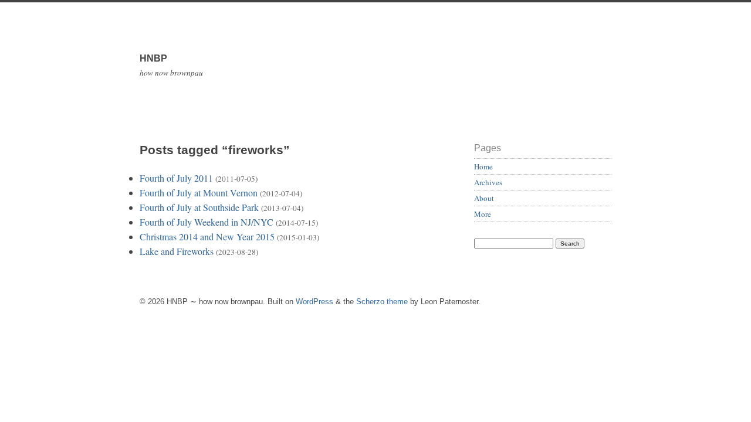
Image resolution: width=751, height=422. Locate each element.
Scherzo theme (382, 301)
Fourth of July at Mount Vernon (199, 192)
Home (483, 166)
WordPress (314, 301)
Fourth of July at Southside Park (199, 207)
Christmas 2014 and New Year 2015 (207, 236)
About (484, 198)
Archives (488, 182)
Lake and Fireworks (177, 251)
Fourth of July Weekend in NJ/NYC (206, 222)
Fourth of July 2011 (176, 178)
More (482, 214)
